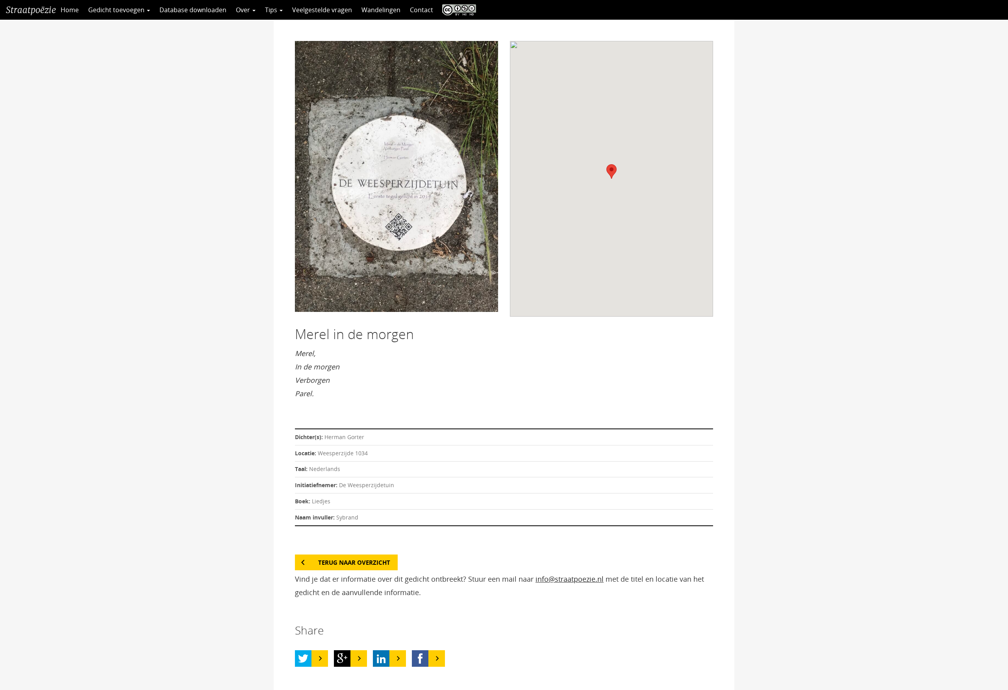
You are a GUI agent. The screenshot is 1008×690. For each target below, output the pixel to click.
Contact (421, 10)
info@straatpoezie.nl (570, 579)
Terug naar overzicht (354, 562)
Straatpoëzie (31, 9)
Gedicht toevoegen (117, 10)
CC (457, 10)
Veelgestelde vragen (322, 10)
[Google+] (342, 658)
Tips (272, 10)
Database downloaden (192, 10)
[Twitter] (303, 658)
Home (70, 10)
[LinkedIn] (381, 658)
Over (244, 10)
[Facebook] (420, 658)
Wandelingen (380, 10)
